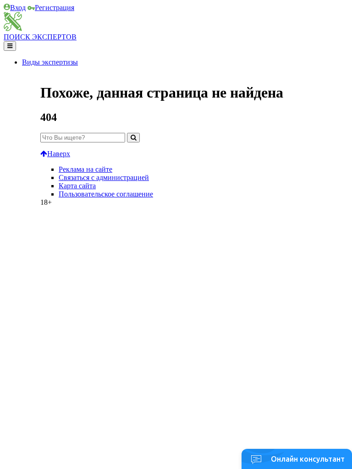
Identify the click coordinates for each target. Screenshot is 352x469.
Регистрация (54, 7)
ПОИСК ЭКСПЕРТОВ (40, 37)
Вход (18, 7)
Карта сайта (77, 186)
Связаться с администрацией (104, 177)
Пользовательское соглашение (106, 194)
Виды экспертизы (50, 62)
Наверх (58, 154)
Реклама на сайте (85, 169)
